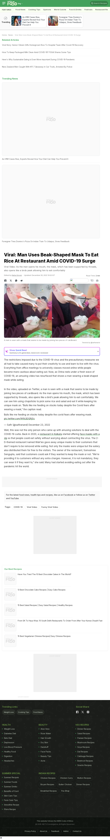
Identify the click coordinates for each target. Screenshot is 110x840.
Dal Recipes (82, 751)
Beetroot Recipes (85, 761)
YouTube (14, 498)
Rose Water (46, 733)
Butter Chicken (65, 784)
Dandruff (44, 747)
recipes (49, 495)
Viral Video (32, 507)
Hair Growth (46, 738)
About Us (43, 831)
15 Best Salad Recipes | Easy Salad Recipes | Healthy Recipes (45, 605)
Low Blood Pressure (13, 747)
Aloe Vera (45, 729)
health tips (36, 495)
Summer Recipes (11, 777)
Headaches (9, 761)
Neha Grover (17, 275)
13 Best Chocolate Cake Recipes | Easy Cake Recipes (41, 590)
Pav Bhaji (65, 791)
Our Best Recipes (13, 569)
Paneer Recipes (84, 738)
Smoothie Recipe (11, 805)
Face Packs (46, 751)
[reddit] (21, 280)
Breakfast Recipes (49, 791)
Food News (20, 10)
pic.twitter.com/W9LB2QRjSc (19, 418)
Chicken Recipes (48, 778)
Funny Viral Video (49, 507)
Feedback (55, 831)
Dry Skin (44, 742)
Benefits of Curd (11, 791)
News (10, 35)
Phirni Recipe (10, 809)
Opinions (47, 10)
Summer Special (11, 773)
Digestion (8, 756)
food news (24, 495)
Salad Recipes (83, 733)
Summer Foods (10, 782)
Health (6, 724)
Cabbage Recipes (85, 756)
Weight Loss (9, 712)
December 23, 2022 (39, 424)
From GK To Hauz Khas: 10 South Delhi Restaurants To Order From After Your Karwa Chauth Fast (60, 621)
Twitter (91, 495)
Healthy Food (10, 751)
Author (66, 831)
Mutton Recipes (84, 778)
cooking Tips (34, 10)
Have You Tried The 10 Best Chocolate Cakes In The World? (44, 574)
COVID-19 (18, 507)
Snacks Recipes (84, 765)
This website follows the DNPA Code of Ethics (55, 821)
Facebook (68, 495)
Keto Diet (8, 738)
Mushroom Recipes (85, 742)
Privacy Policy (30, 831)
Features (6, 10)
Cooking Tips (23, 712)
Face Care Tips (11, 800)
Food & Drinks (75, 10)
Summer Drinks (10, 786)
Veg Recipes (82, 724)
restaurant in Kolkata (51, 434)
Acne (43, 761)
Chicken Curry (66, 778)
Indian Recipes (47, 773)
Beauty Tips (46, 756)
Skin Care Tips (10, 796)
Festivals (88, 10)
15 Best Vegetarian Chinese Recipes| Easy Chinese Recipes (44, 636)
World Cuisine (60, 10)
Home (4, 35)
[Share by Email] (92, 280)
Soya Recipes (83, 747)
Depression (9, 742)
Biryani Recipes (47, 784)
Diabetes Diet (10, 733)
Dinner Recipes (84, 729)
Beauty (43, 724)
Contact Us (77, 831)
